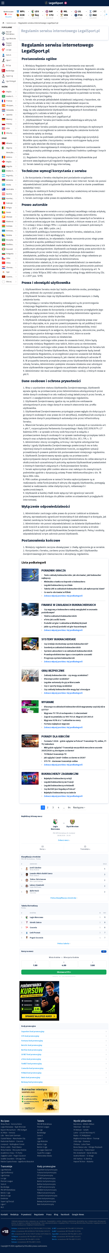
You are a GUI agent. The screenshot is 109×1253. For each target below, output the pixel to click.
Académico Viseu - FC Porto (11, 1153)
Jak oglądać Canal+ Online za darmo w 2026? (65, 758)
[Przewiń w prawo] (105, 14)
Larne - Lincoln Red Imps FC (84, 1133)
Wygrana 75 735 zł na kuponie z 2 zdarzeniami (65, 713)
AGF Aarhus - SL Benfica (83, 1159)
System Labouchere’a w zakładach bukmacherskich (68, 651)
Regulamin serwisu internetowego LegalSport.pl (38, 23)
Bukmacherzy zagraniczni (59, 773)
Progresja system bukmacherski (59, 658)
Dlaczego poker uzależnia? (56, 679)
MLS (2, 1207)
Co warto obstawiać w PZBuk (57, 592)
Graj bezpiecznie (52, 670)
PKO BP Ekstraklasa (44, 1124)
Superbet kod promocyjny (47, 1170)
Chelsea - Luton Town (82, 1144)
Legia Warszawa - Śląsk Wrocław (13, 1127)
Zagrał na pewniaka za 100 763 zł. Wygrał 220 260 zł (68, 717)
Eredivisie (4, 1199)
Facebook (65, 1214)
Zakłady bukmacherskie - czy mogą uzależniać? (66, 675)
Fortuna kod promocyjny (46, 1173)
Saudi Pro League (44, 1153)
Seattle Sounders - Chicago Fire (13, 1159)
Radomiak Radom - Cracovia (12, 1141)
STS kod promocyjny (45, 1175)
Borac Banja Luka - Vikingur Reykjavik (88, 1147)
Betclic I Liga (42, 1144)
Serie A (40, 1136)
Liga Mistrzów (42, 1141)
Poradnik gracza (53, 570)
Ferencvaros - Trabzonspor (84, 1150)
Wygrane (47, 702)
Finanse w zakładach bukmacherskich (68, 605)
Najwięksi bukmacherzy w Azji (58, 778)
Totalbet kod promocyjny (47, 1190)
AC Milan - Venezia (8, 1133)
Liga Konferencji (7, 1173)
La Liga (40, 1130)
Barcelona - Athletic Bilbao (84, 1124)
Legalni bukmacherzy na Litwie (58, 585)
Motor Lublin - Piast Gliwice (11, 1147)
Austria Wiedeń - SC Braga (84, 1156)
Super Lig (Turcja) (7, 1201)
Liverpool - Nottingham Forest (12, 1144)
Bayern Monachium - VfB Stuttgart (14, 1130)
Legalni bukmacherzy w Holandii (59, 785)
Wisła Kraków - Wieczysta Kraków (13, 1150)
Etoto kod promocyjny (46, 1199)
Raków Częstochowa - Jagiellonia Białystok (17, 1162)
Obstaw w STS (64, 972)
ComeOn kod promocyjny (47, 1196)
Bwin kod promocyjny (45, 1204)
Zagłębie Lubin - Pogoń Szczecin (13, 1156)
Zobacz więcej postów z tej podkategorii (63, 596)
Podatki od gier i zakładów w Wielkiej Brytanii (65, 623)
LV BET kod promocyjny (46, 1187)
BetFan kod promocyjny (46, 1184)
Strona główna (3, 23)
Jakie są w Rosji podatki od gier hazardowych (65, 627)
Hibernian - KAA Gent (82, 1127)
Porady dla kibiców (55, 736)
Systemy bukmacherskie (58, 639)
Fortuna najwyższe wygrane (57, 724)
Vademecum (11, 23)
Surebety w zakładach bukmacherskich (62, 647)
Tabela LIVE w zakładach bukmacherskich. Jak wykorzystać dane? (74, 589)
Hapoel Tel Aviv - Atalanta (83, 1162)
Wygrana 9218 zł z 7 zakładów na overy (62, 720)
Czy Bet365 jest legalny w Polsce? (59, 789)
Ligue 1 (39, 1139)
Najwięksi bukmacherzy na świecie (60, 792)
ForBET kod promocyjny (46, 1178)
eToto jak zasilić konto (54, 619)
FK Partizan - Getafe (81, 1130)
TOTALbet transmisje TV (55, 754)
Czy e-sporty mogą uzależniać (58, 686)
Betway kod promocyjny (46, 1201)
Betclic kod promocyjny (46, 1181)
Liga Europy (5, 1175)
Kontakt (4, 1214)
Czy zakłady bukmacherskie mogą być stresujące (67, 689)
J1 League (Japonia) (44, 1150)
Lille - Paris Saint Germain (10, 1136)
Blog (56, 1214)
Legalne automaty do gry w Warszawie (62, 682)
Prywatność (26, 1214)
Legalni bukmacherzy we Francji (59, 782)
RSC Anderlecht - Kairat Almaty (85, 1153)
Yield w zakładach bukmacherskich (60, 616)
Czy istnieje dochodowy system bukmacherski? (66, 644)
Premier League (43, 1127)
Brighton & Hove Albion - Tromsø (86, 1139)
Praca (48, 1214)
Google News (78, 1214)
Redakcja (14, 1214)
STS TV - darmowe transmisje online (61, 761)
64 (69, 807)
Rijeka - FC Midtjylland (82, 1136)
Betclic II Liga (42, 1147)
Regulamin (39, 1214)
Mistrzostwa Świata (44, 1156)
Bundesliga (41, 1133)
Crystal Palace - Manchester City (13, 1139)
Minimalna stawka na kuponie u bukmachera (64, 582)
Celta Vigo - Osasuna (82, 1141)
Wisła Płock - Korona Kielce (11, 1124)
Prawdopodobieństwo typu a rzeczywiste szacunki (68, 654)
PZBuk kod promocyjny (46, 1193)
